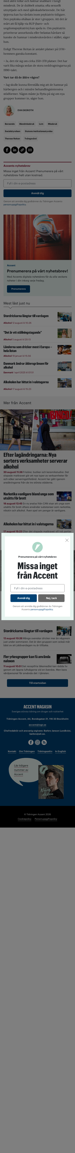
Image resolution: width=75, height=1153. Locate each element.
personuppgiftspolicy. (42, 609)
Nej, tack (51, 598)
